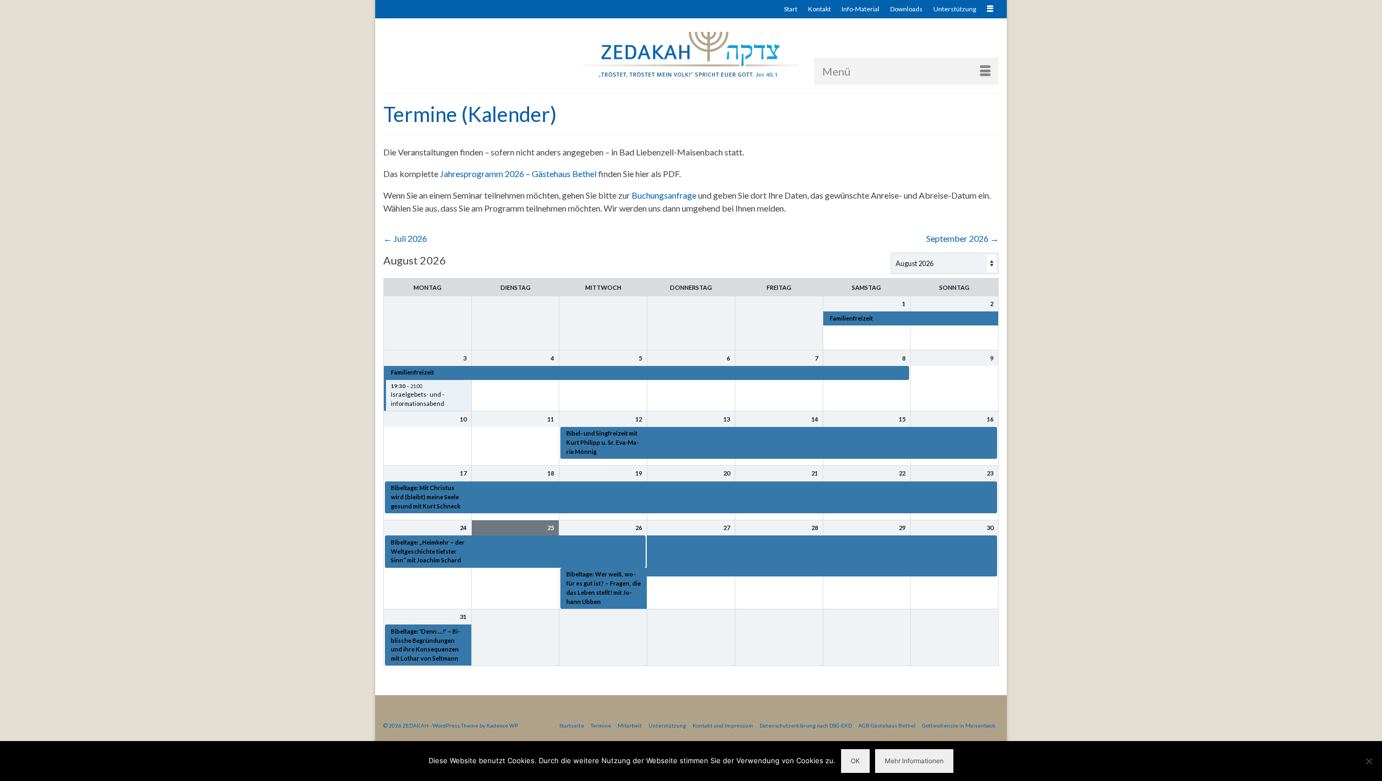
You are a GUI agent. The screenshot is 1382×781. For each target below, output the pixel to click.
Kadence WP (502, 725)
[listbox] (945, 263)
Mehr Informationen (914, 761)
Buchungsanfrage (664, 195)
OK (855, 761)
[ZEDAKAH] (691, 55)
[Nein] (1368, 761)
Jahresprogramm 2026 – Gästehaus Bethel (518, 173)
